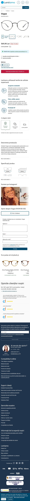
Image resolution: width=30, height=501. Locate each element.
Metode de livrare (5, 366)
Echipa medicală (5, 438)
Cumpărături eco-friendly (7, 425)
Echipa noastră (4, 451)
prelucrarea (12, 244)
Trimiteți (15, 249)
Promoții (3, 422)
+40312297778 (14, 351)
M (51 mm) (6, 65)
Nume (4, 234)
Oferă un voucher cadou (6, 418)
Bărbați (7, 10)
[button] (12, 37)
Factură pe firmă (5, 397)
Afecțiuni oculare (5, 435)
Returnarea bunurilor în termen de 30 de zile (11, 390)
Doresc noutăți (15, 339)
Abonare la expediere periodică (8, 408)
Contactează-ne (5, 458)
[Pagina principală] (1, 10)
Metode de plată (5, 364)
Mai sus (20, 488)
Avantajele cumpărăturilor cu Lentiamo (10, 455)
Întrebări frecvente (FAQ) (7, 388)
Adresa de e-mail (7, 239)
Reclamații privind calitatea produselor (10, 393)
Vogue (12, 10)
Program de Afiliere (5, 420)
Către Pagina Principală (12, 488)
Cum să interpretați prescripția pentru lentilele (11, 433)
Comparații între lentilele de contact (9, 440)
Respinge (10, 499)
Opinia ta (5, 223)
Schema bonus (4, 410)
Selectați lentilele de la (15, 71)
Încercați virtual (6, 36)
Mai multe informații (19, 497)
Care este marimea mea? (7, 67)
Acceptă (3, 499)
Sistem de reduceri (5, 413)
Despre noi (3, 448)
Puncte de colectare (5, 368)
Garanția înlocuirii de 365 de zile (8, 395)
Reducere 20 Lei (5, 415)
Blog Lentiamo (4, 453)
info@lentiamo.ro (15, 353)
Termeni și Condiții (5, 371)
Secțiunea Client (5, 400)
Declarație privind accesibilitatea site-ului (10, 373)
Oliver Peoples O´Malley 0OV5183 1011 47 (10, 270)
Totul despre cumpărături (7, 361)
